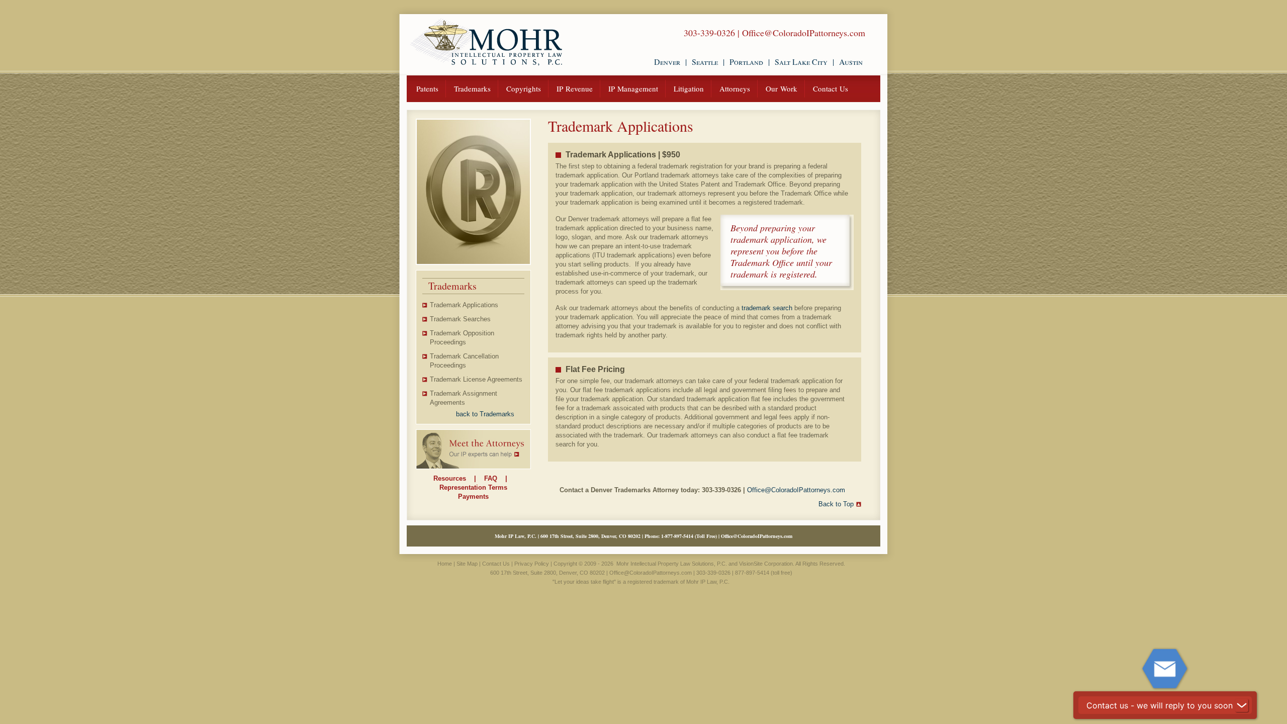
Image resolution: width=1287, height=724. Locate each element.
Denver (667, 61)
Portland (746, 61)
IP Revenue (575, 88)
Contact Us (830, 88)
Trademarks (472, 88)
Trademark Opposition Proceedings (462, 337)
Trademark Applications (464, 305)
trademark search (767, 308)
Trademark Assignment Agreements (463, 398)
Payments (473, 496)
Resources (449, 478)
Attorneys (734, 88)
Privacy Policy (531, 564)
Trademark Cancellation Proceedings (464, 360)
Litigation (689, 88)
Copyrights (523, 88)
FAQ (490, 478)
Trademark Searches (460, 319)
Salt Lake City (801, 61)
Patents (427, 88)
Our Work (781, 88)
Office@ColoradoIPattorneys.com (803, 33)
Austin (851, 61)
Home (444, 564)
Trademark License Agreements (476, 379)
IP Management (633, 88)
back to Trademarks (485, 414)
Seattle (705, 61)
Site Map (467, 564)
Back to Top (836, 504)
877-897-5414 (679, 535)
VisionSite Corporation (766, 564)
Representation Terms (473, 487)
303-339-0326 (709, 33)
